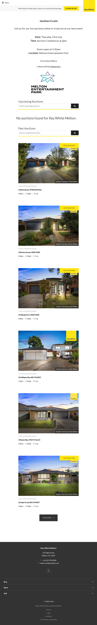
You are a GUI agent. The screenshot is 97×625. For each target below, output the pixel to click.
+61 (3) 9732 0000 (49, 560)
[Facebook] (48, 571)
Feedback (48, 616)
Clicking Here (55, 67)
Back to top (50, 601)
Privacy (48, 610)
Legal (48, 613)
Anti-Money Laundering (48, 620)
